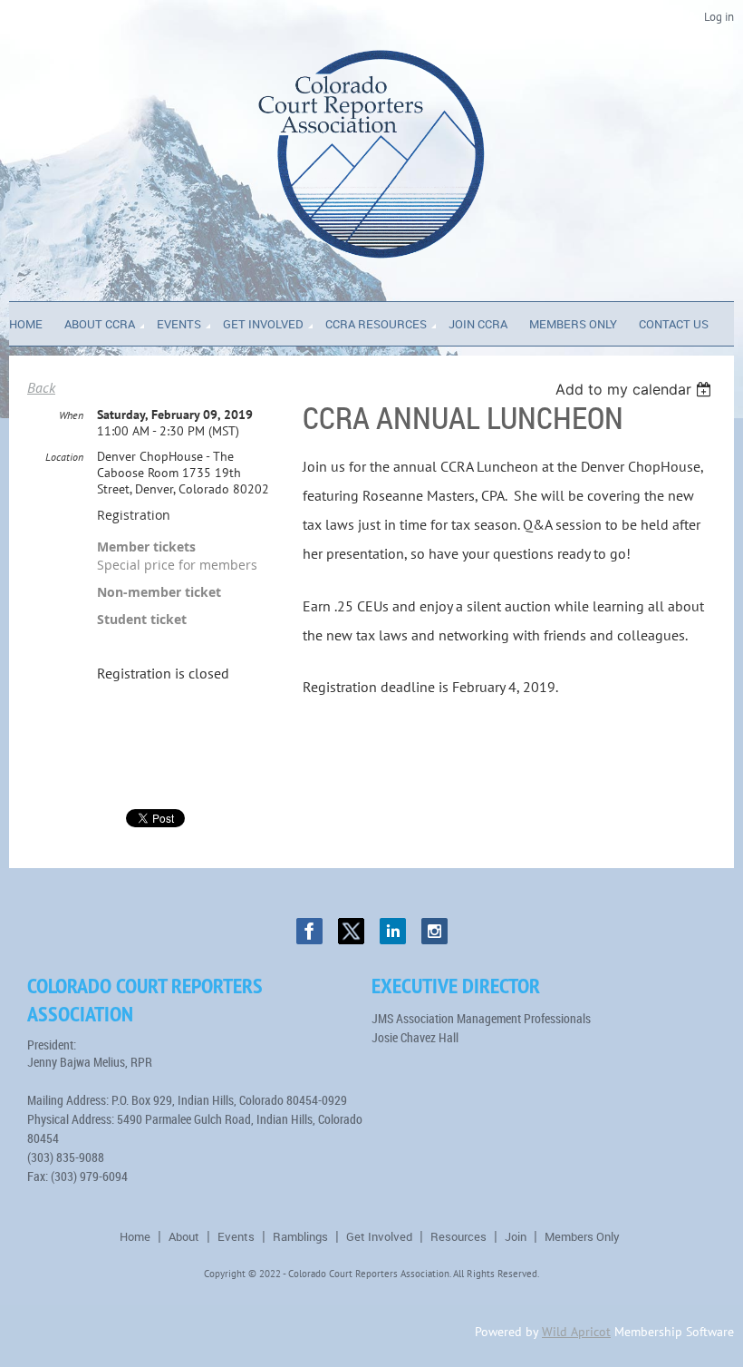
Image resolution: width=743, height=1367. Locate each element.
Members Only (582, 1236)
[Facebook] (309, 931)
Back (41, 387)
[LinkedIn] (393, 931)
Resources (458, 1236)
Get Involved (379, 1236)
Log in (719, 16)
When (71, 415)
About (184, 1236)
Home (135, 1236)
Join (515, 1236)
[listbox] (635, 389)
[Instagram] (434, 931)
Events (236, 1236)
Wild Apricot (576, 1331)
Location (64, 457)
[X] (351, 931)
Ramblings (300, 1236)
